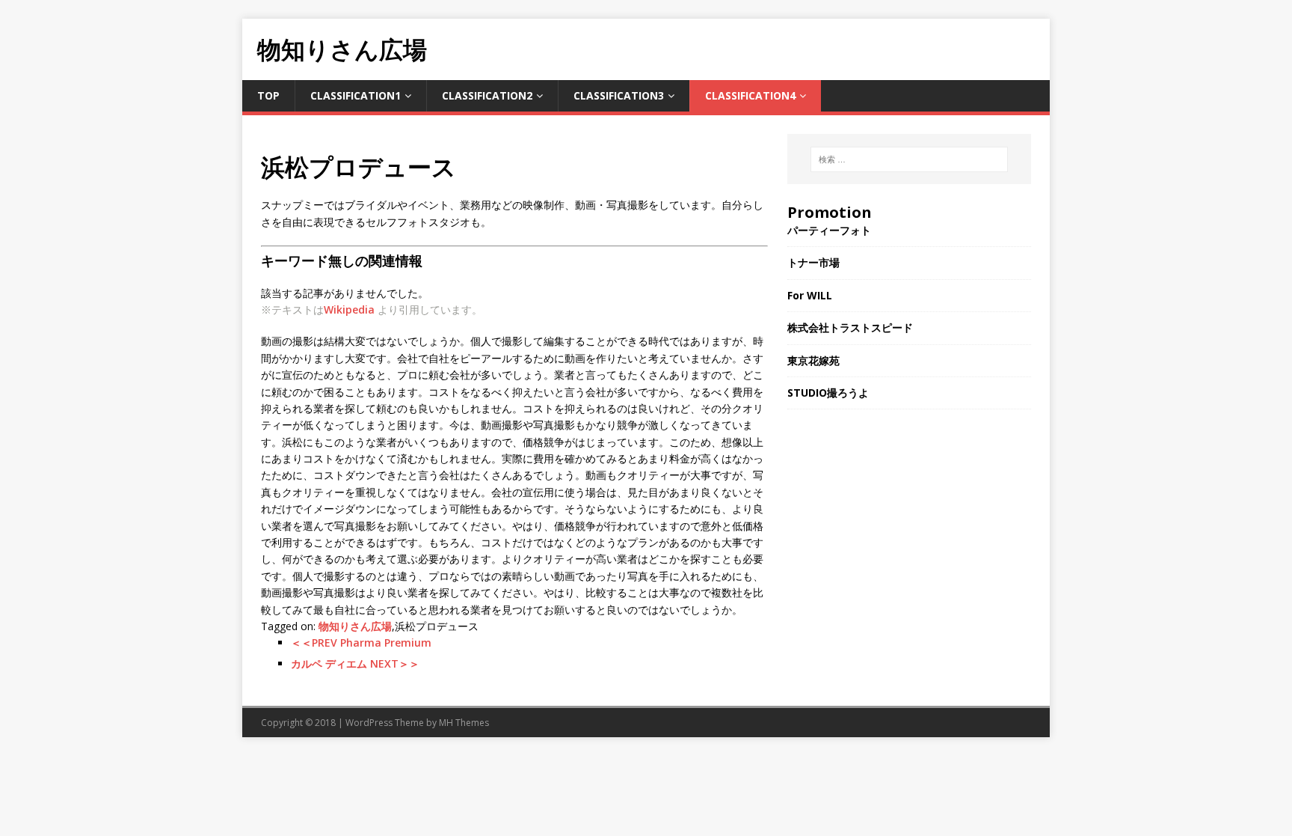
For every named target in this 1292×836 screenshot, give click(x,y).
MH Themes (464, 722)
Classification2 (487, 95)
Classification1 (355, 95)
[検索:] (909, 159)
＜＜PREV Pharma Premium (361, 642)
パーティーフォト (829, 230)
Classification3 (618, 95)
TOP (268, 95)
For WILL (809, 295)
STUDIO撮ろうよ (828, 392)
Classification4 (750, 95)
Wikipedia (349, 309)
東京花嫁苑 (813, 360)
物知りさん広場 (355, 626)
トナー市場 (813, 262)
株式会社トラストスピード (850, 327)
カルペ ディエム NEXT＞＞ (355, 663)
